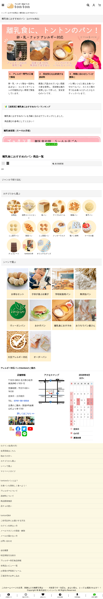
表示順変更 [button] (59, 164)
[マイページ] (93, 5)
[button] (3, 5)
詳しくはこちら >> (25, 413)
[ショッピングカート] (99, 5)
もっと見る (52, 144)
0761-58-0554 (21, 401)
